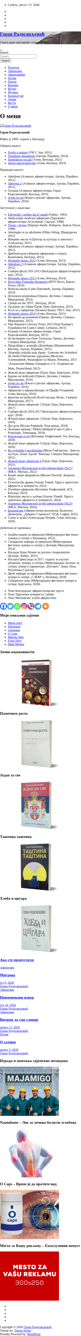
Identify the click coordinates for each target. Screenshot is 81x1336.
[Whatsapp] (17, 606)
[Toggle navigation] (1, 50)
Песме (12, 78)
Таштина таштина (21, 156)
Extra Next (14, 640)
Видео (12, 88)
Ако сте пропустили (17, 960)
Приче (12, 81)
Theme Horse (22, 1330)
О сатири (8, 1042)
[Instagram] (24, 606)
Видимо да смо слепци (19, 1020)
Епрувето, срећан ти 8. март (28, 214)
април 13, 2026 (10, 1027)
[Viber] (31, 606)
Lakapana (14, 630)
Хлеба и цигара (18, 152)
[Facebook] (3, 606)
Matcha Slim (16, 637)
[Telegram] (37, 606)
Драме (12, 99)
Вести (12, 103)
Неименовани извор (17, 997)
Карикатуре (16, 95)
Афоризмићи (16, 74)
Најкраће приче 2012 (22, 260)
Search (4, 52)
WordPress (33, 1334)
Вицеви (13, 85)
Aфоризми (15, 71)
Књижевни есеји (19, 436)
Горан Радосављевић (22, 34)
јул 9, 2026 (7, 982)
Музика (13, 92)
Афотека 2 (15, 183)
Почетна (13, 67)
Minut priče (15, 623)
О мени (13, 106)
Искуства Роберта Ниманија (28, 281)
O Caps (12, 633)
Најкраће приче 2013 (22, 278)
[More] (45, 606)
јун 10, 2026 (8, 1005)
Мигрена (7, 975)
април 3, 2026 (9, 1049)
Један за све (16, 197)
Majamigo (14, 626)
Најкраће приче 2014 (22, 313)
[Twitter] (10, 606)
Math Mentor (16, 644)
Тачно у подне (17, 225)
